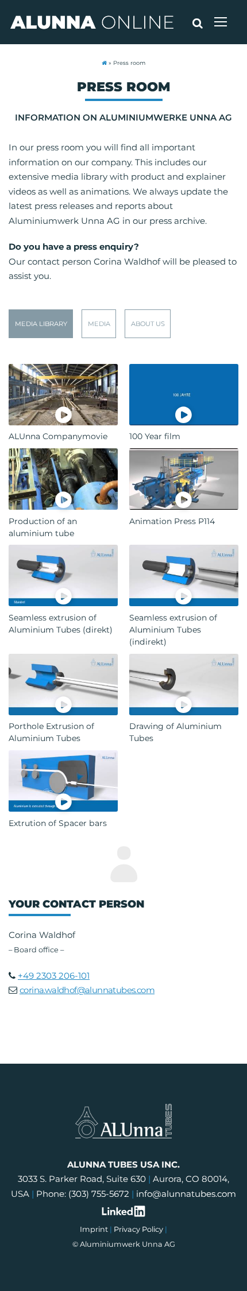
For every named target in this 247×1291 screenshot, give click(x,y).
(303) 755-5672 (98, 1193)
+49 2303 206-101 (54, 975)
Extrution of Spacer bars (58, 823)
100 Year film (154, 436)
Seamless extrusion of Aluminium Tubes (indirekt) (173, 629)
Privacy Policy (138, 1229)
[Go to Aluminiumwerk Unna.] (104, 63)
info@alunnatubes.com (186, 1193)
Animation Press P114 (172, 521)
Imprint (94, 1229)
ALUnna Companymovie (58, 436)
